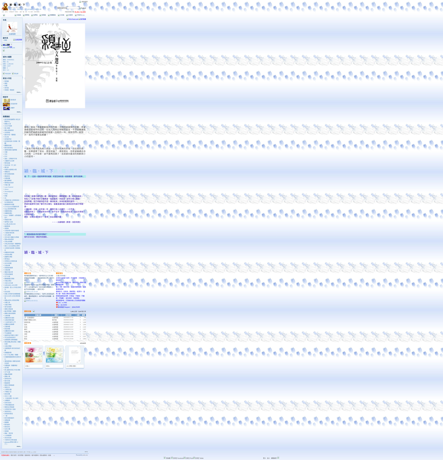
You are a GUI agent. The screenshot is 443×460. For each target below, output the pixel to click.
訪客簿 (70, 15)
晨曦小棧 (7, 376)
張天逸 (6, 88)
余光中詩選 (7, 263)
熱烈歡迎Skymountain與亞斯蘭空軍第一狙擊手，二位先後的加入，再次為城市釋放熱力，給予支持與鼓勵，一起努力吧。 (39, 287)
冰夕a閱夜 (7, 235)
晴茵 (5, 83)
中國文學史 (7, 281)
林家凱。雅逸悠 (9, 90)
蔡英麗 (6, 81)
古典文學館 (7, 346)
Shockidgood (8, 191)
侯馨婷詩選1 (8, 213)
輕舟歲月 (7, 424)
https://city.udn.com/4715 (17, 7)
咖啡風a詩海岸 (9, 183)
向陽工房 (7, 302)
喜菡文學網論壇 (9, 385)
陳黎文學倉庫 (8, 309)
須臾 (25, 334)
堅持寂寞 (7, 163)
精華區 (27, 15)
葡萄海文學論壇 (9, 407)
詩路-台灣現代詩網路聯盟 (12, 294)
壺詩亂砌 (13, 100)
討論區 (18, 15)
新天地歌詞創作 (9, 418)
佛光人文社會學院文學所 (12, 246)
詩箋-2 (27, 366)
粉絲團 (168, 458)
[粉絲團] (165, 457)
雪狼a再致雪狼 (9, 239)
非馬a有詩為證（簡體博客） (13, 244)
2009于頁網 (8, 126)
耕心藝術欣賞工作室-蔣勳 (12, 370)
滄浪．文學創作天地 (10, 159)
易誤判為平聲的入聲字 (11, 335)
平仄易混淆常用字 (10, 337)
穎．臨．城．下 (17, 5)
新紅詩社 (7, 427)
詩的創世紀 (7, 139)
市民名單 (8, 74)
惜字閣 (6, 368)
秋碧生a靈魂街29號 (10, 169)
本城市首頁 (8, 15)
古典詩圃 (7, 315)
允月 (25, 336)
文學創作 (11, 12)
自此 (25, 324)
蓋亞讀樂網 (7, 180)
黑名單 (16, 74)
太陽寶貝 (7, 400)
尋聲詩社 (7, 172)
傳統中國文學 (8, 272)
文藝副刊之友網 (9, 161)
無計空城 (7, 381)
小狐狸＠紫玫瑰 (9, 233)
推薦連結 (53, 15)
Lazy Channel (8, 187)
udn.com (85, 455)
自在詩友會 (7, 438)
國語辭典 (7, 226)
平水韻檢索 (7, 333)
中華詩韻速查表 (9, 405)
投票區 (35, 15)
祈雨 (25, 327)
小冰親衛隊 (7, 435)
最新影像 (27, 343)
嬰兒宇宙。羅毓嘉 (10, 135)
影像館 (43, 15)
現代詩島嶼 (7, 307)
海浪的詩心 (7, 411)
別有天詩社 (7, 403)
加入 (268, 458)
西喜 (5, 196)
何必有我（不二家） (10, 165)
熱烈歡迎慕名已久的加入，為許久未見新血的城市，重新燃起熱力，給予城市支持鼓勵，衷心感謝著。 (39, 296)
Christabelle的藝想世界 (11, 207)
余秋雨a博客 (8, 254)
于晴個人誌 (7, 392)
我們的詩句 (7, 378)
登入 (264, 458)
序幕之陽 (27, 332)
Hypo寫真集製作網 (10, 209)
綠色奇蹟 (7, 394)
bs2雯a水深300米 (10, 224)
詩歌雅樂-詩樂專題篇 (10, 340)
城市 (6, 12)
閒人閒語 (7, 128)
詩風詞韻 (7, 178)
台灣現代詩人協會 (10, 409)
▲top (86, 451)
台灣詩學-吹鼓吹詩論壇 (11, 230)
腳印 (25, 329)
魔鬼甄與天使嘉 (9, 204)
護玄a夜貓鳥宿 (9, 130)
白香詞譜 (7, 326)
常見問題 (20, 455)
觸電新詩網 (7, 145)
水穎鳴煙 (12, 34)
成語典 (6, 228)
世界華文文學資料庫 (10, 261)
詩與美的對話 (8, 414)
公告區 (62, 15)
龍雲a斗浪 (7, 124)
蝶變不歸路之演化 (30, 320)
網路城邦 (85, 2)
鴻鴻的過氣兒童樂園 (10, 150)
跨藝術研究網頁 (9, 252)
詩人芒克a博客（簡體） (11, 355)
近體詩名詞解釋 (9, 324)
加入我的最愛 (28, 9)
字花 (5, 154)
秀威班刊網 (7, 220)
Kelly (6, 194)
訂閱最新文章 (37, 9)
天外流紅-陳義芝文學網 (11, 237)
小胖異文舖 (7, 389)
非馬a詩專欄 (8, 241)
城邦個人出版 (8, 222)
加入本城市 (13, 9)
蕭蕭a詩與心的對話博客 (11, 300)
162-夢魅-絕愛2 (71, 366)
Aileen (6, 189)
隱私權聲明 (43, 455)
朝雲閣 (6, 422)
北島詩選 (7, 270)
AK (5, 198)
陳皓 (5, 40)
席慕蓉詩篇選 (8, 268)
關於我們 (13, 455)
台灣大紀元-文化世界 (10, 285)
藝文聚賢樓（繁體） (10, 311)
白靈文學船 (7, 305)
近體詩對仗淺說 (9, 318)
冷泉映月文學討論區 (10, 440)
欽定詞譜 (7, 329)
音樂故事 (7, 420)
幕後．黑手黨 (8, 433)
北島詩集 (7, 265)
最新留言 (59, 273)
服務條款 (27, 455)
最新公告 (27, 273)
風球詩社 (7, 176)
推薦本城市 (20, 9)
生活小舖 (7, 429)
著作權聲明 (35, 455)
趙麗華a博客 (8, 257)
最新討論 (27, 311)
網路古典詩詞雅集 (10, 313)
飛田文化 (7, 387)
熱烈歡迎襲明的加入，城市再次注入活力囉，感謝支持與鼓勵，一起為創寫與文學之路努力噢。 (39, 278)
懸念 (25, 339)
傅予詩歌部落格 (9, 174)
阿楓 (5, 85)
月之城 (6, 137)
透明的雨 (27, 322)
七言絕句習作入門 (10, 322)
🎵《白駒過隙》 (29, 317)
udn (3, 12)
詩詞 (16, 12)
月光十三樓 (7, 396)
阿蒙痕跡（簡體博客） (11, 365)
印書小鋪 (7, 185)
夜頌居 (6, 431)
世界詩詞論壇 (8, 274)
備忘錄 (6, 167)
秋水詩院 (7, 292)
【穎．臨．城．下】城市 (26, 12)
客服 (49, 455)
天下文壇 (7, 276)
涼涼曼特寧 (13, 104)
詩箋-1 (48, 366)
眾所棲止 (7, 259)
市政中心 (80, 15)
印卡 (5, 156)
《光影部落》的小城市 (11, 398)
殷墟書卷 (7, 383)
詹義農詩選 (7, 352)
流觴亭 (12, 108)
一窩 (5, 416)
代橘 (5, 152)
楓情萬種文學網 (9, 279)
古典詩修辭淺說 (9, 320)
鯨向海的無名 (8, 148)
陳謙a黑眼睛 (8, 374)
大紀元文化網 (8, 283)
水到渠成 (7, 132)
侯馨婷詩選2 (8, 211)
